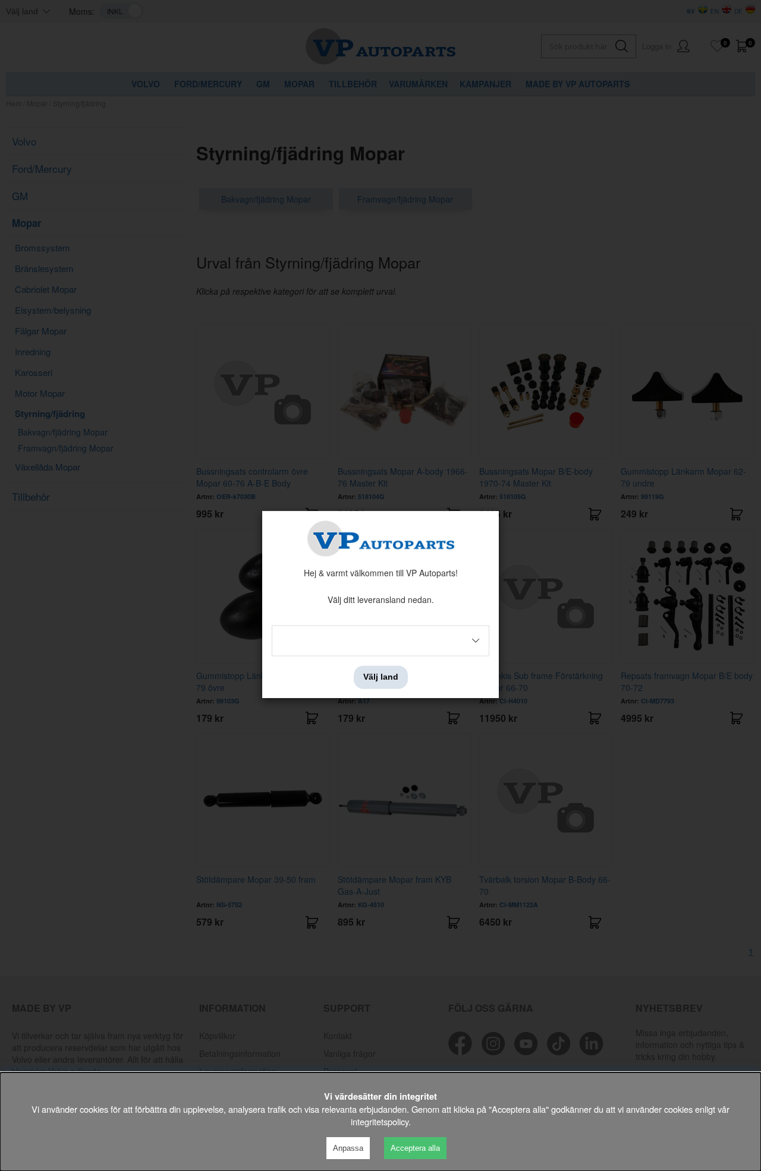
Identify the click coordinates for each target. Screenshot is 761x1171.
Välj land (380, 677)
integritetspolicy (379, 1121)
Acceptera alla (415, 1148)
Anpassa (348, 1148)
